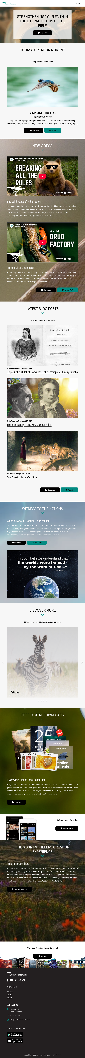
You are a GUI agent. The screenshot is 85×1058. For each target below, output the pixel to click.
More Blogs (51, 490)
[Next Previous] (3, 662)
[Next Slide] (82, 662)
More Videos (47, 290)
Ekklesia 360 (56, 1055)
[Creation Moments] (9, 3)
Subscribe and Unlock (20, 889)
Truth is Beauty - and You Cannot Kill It (29, 425)
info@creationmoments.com (20, 1020)
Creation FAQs (68, 290)
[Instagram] (20, 980)
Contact (9, 994)
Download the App (67, 828)
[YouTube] (11, 980)
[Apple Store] (15, 1041)
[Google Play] (15, 1034)
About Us (10, 991)
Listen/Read (34, 130)
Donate (9, 997)
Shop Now (43, 956)
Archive (53, 130)
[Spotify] (23, 980)
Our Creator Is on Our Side (22, 477)
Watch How (43, 33)
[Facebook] (7, 980)
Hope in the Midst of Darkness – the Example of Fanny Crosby (42, 372)
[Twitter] (15, 980)
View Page (17, 802)
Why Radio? (38, 542)
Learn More (17, 542)
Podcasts (70, 490)
